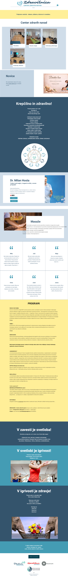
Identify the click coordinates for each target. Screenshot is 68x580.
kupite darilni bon (12, 83)
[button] (57, 5)
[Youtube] (10, 195)
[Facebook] (12, 195)
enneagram (20, 401)
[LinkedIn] (13, 195)
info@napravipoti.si (35, 233)
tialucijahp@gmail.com (55, 226)
